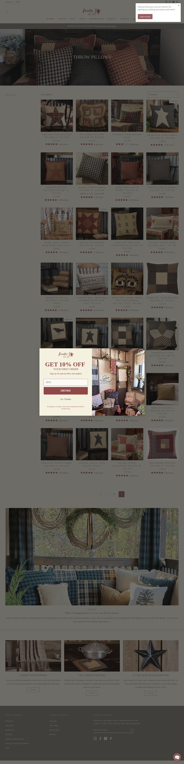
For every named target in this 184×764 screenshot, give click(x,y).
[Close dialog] (141, 351)
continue (66, 390)
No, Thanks (65, 399)
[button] (177, 757)
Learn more (145, 16)
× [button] (178, 5)
